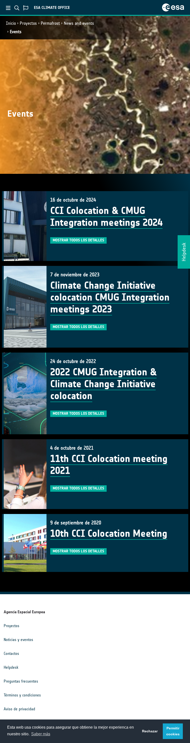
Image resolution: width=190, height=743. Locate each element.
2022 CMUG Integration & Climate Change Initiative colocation (103, 384)
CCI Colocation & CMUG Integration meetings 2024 (106, 217)
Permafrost (50, 23)
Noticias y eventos (18, 639)
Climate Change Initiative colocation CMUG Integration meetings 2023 (109, 297)
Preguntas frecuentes (21, 681)
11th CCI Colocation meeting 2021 (108, 465)
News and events (79, 23)
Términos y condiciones (22, 695)
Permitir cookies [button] (173, 731)
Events (16, 31)
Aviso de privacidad (19, 709)
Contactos (11, 653)
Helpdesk (11, 667)
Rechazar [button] (150, 731)
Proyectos (28, 23)
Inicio (11, 23)
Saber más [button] (40, 734)
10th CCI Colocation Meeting (108, 533)
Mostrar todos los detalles (78, 240)
